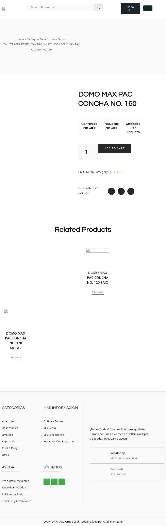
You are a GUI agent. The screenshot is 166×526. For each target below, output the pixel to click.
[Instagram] (54, 482)
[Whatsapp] (62, 482)
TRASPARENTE (19, 44)
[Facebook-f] (47, 482)
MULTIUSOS (51, 44)
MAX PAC (36, 44)
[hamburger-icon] (147, 8)
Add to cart (115, 148)
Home (21, 39)
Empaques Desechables (41, 39)
